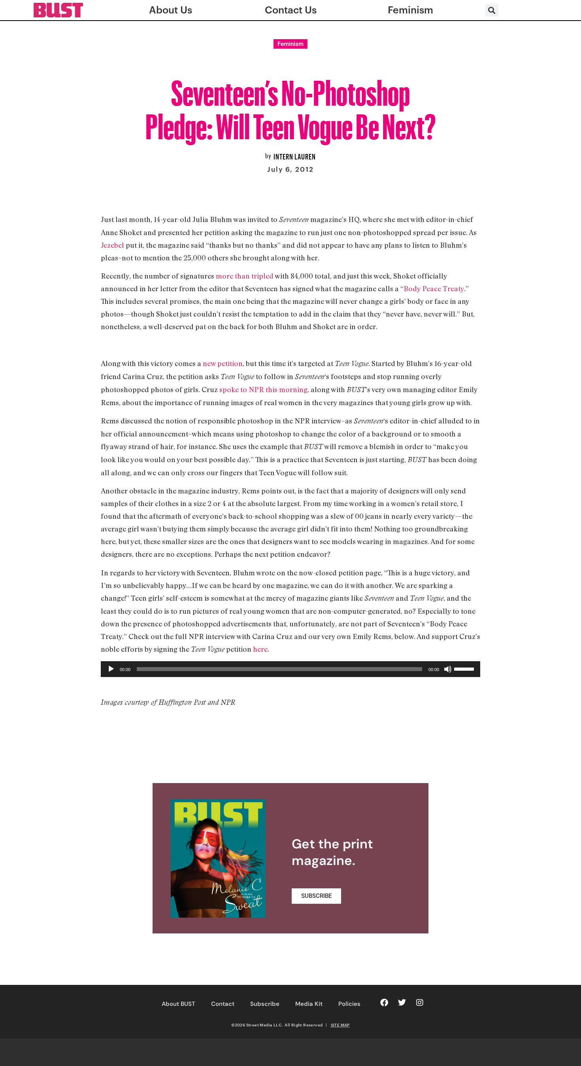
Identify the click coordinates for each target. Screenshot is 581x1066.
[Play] (111, 669)
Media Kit (309, 1004)
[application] (290, 669)
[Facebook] (384, 1003)
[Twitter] (402, 1003)
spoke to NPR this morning (263, 389)
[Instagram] (420, 1003)
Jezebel (112, 245)
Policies (349, 1004)
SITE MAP (340, 1024)
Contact (222, 1004)
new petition (223, 363)
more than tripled (245, 275)
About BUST (178, 1004)
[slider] (465, 668)
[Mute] (448, 669)
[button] (491, 10)
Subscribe (264, 1004)
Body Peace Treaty (434, 288)
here (260, 649)
